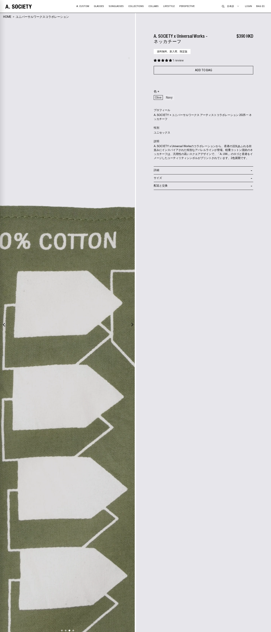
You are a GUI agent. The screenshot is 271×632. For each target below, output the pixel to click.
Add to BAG (203, 70)
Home (7, 16)
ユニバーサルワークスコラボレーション (42, 16)
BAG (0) (260, 6)
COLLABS (153, 6)
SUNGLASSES (116, 6)
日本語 (230, 6)
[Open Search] (223, 6)
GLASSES (99, 6)
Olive (158, 97)
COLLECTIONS (136, 6)
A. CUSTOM (82, 6)
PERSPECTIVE (187, 6)
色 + (156, 91)
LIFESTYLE (169, 6)
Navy (169, 97)
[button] (163, 60)
